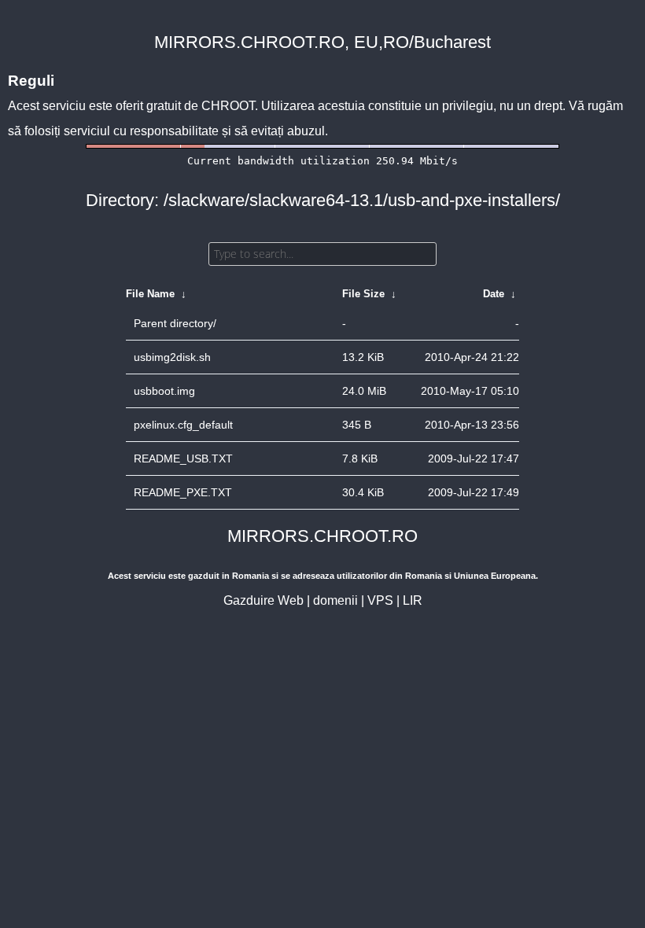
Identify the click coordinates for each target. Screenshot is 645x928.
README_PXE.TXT (183, 492)
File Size (363, 294)
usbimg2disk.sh (172, 357)
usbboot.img (164, 391)
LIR (412, 600)
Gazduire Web (263, 600)
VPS (380, 600)
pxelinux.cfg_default (183, 424)
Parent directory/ (175, 323)
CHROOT (228, 105)
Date (493, 294)
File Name (150, 294)
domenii (335, 600)
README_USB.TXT (183, 458)
